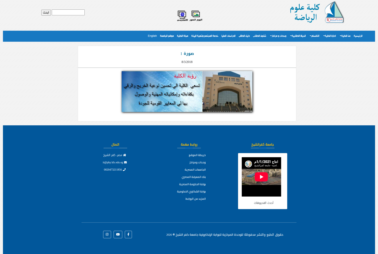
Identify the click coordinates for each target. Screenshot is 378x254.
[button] (128, 234)
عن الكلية (346, 36)
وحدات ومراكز (198, 162)
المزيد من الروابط (196, 198)
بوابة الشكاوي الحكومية (191, 191)
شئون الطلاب (259, 36)
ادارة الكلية (330, 36)
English (152, 36)
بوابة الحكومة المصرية (192, 184)
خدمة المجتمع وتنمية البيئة (204, 36)
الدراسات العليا (228, 36)
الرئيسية (358, 36)
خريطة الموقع (197, 155)
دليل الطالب (244, 36)
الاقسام (315, 36)
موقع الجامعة (167, 36)
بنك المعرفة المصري (194, 176)
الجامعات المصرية (195, 169)
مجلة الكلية (182, 36)
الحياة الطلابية (299, 36)
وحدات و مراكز (279, 36)
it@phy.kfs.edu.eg (113, 162)
